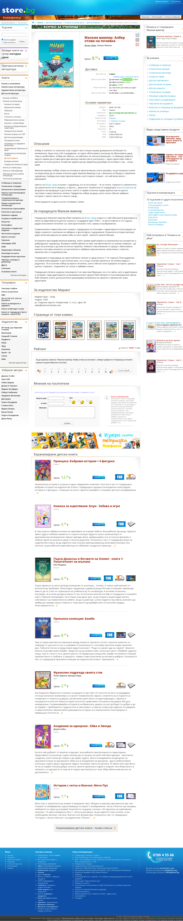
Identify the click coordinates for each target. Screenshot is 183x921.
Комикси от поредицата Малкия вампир (160, 28)
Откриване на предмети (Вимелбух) (14, 144)
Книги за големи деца (12, 167)
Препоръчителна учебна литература (13, 175)
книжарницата (166, 192)
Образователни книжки (14, 120)
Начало (10, 855)
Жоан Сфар (90, 45)
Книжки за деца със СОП (14, 134)
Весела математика (82, 891)
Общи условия (156, 917)
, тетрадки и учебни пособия (46, 886)
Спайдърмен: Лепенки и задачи (87, 855)
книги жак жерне (155, 203)
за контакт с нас (167, 868)
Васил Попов (7, 412)
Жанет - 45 (6, 352)
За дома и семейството (11, 218)
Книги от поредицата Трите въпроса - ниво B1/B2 (14, 313)
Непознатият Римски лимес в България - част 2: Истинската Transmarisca (103, 870)
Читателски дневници (12, 178)
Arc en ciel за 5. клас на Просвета (11, 299)
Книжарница (12, 17)
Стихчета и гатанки (12, 117)
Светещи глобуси (9, 288)
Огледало (78, 898)
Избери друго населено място (126, 77)
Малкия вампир (125, 187)
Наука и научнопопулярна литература (13, 194)
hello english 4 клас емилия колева (162, 215)
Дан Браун (6, 399)
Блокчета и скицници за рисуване (166, 107)
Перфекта (5, 339)
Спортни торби (156, 76)
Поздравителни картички (13, 256)
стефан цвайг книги (156, 212)
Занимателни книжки (13, 131)
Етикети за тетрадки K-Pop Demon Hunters (91, 872)
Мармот (112, 118)
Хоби (3, 246)
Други (4, 265)
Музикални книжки (12, 107)
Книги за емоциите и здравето (11, 304)
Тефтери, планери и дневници (10, 261)
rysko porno (153, 217)
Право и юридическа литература (11, 204)
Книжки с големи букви (14, 123)
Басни (6, 113)
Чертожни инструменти (161, 103)
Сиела (4, 356)
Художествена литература (13, 90)
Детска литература (54, 22)
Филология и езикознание (13, 189)
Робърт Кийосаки (9, 392)
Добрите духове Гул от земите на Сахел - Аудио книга (95, 894)
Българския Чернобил (157, 222)
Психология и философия (13, 208)
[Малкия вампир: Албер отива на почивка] (56, 64)
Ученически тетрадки (160, 92)
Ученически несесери (160, 72)
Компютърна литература (12, 87)
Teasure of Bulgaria (156, 224)
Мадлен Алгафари (9, 389)
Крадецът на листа (82, 883)
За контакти (176, 2)
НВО (3, 295)
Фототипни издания (10, 233)
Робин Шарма (7, 382)
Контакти (11, 857)
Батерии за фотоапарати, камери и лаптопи (47, 910)
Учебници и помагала (160, 65)
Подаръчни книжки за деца (16, 164)
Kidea (3, 343)
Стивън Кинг (7, 405)
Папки (152, 115)
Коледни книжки (11, 161)
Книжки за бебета (10, 98)
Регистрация (12, 866)
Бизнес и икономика (10, 83)
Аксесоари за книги (10, 253)
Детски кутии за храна (160, 84)
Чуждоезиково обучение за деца (15, 149)
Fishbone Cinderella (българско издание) (90, 889)
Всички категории (18, 275)
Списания (5, 268)
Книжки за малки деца (74, 22)
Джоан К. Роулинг (9, 386)
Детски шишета (157, 88)
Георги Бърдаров (9, 402)
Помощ (10, 868)
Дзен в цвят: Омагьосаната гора (87, 881)
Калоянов (5, 349)
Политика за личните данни (173, 917)
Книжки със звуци (12, 104)
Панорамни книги (12, 140)
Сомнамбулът (80, 896)
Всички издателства (17, 363)
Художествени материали (47, 868)
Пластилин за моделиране (162, 99)
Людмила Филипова (10, 395)
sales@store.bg (170, 870)
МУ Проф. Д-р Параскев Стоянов (11, 328)
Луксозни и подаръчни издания (11, 229)
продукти (47, 870)
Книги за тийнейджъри (13, 170)
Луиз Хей (5, 379)
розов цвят (152, 220)
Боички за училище (159, 111)
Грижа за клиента (161, 2)
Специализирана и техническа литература (12, 199)
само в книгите (9, 42)
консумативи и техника (49, 866)
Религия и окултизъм (11, 212)
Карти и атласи (8, 237)
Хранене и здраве (9, 215)
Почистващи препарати (47, 864)
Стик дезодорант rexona (158, 205)
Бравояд (78, 874)
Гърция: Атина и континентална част (89, 866)
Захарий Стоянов (9, 336)
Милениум (6, 333)
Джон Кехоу (6, 418)
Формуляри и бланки (11, 250)
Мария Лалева (7, 409)
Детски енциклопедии (13, 137)
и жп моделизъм (45, 890)
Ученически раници (159, 69)
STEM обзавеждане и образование (46, 882)
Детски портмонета (158, 80)
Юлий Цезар (153, 207)
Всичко (45, 895)
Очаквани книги (9, 271)
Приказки (8, 110)
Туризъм (5, 240)
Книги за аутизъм (9, 292)
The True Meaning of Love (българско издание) (93, 857)
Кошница (11, 862)
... (36, 492)
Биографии (6, 225)
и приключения (47, 902)
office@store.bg (172, 872)
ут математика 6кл (156, 210)
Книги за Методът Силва (12, 309)
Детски (44, 874)
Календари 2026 (8, 243)
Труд (3, 346)
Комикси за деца (118, 121)
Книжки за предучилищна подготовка (15, 127)
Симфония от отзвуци (83, 864)
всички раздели (10, 40)
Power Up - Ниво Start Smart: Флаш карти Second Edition (96, 868)
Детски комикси (93, 22)
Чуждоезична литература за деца (15, 154)
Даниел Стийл (8, 376)
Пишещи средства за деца (162, 96)
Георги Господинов (10, 415)
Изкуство (5, 222)
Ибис (3, 359)
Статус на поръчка (14, 864)
